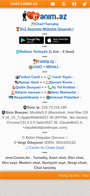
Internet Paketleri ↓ (66, 97)
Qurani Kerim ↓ (62, 82)
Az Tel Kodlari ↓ (65, 87)
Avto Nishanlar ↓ (65, 92)
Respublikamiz (26, 97)
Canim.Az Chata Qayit (46, 147)
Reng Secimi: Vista (74, 175)
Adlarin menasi (27, 92)
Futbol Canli (29, 77)
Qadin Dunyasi (28, 87)
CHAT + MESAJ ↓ (47, 67)
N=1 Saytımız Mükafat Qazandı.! (47, 29)
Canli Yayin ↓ (63, 77)
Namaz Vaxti (29, 82)
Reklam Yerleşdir (34, 52)
